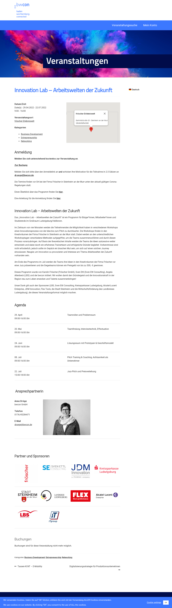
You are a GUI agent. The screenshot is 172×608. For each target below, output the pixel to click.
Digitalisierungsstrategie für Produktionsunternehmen (94, 568)
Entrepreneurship (29, 137)
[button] (91, 129)
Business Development (32, 134)
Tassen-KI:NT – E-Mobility (29, 566)
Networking (26, 141)
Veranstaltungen (82, 123)
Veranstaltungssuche (124, 25)
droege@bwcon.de (23, 424)
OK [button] (166, 603)
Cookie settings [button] (154, 602)
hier (58, 198)
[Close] (104, 113)
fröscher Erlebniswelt (24, 121)
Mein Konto (150, 25)
